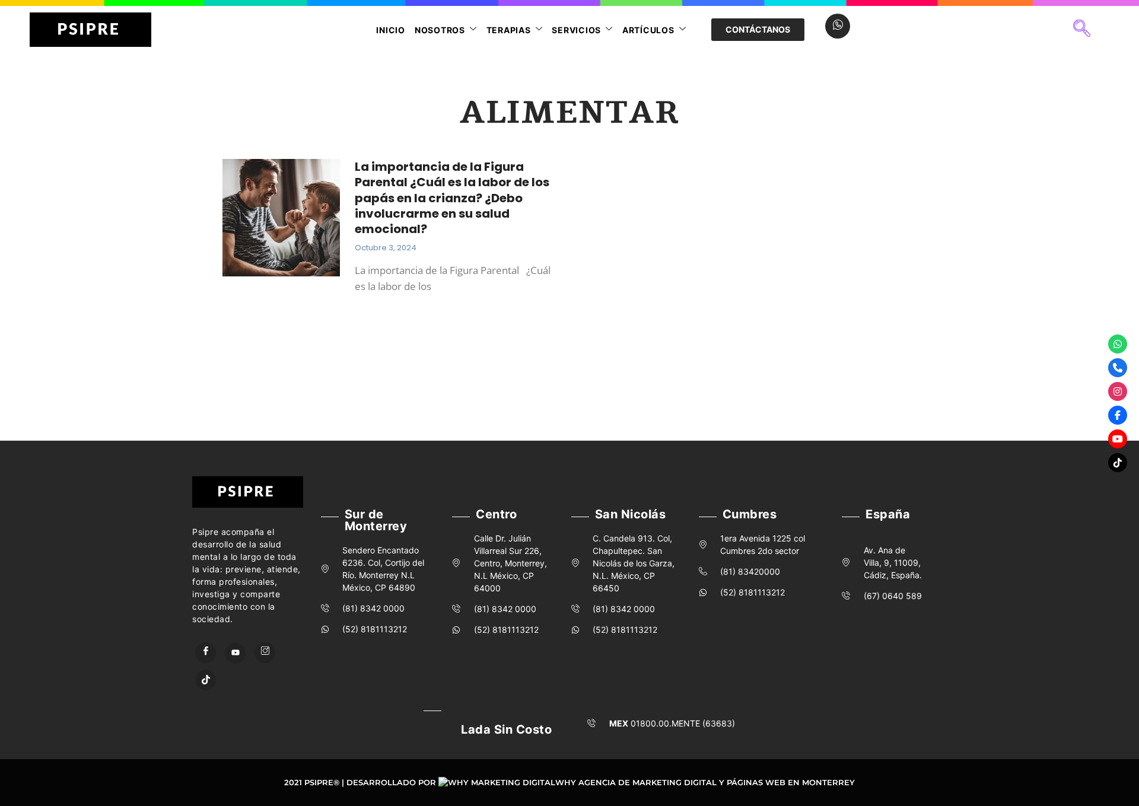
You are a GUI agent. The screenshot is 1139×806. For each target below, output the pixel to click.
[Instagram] (264, 652)
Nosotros (440, 30)
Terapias (508, 30)
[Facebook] (205, 652)
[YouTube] (235, 653)
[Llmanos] (1117, 367)
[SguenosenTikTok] (1117, 462)
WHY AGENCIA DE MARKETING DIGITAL (636, 782)
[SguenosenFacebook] (1117, 415)
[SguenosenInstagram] (1117, 391)
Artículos (648, 30)
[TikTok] (205, 680)
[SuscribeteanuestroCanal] (1117, 438)
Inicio (390, 30)
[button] (1081, 30)
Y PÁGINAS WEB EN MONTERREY (787, 782)
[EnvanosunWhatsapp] (1117, 343)
